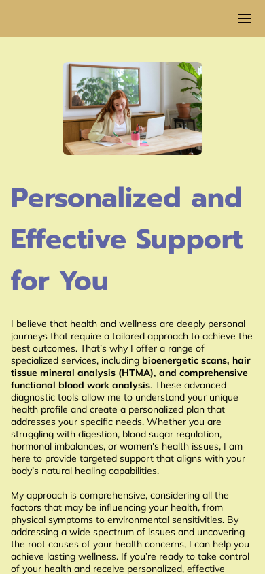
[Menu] (244, 18)
